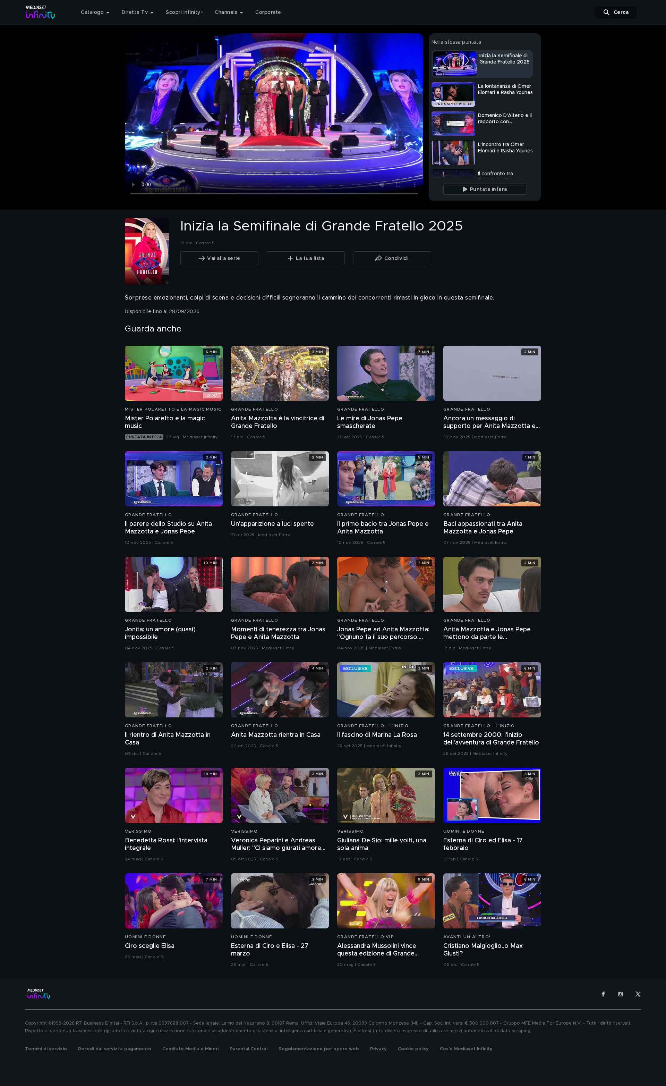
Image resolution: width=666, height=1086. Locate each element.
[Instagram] (620, 994)
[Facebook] (603, 994)
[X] (638, 994)
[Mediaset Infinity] (40, 12)
